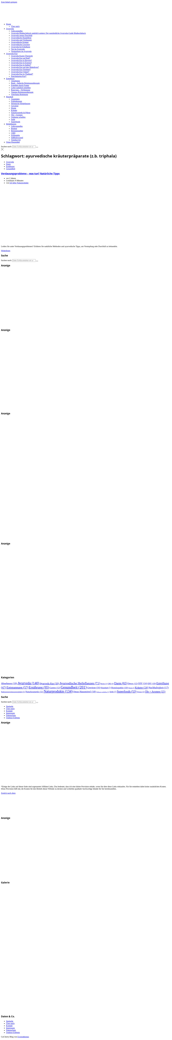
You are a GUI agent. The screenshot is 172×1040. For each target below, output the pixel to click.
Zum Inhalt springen (9, 2)
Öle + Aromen (17, 115)
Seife (13, 119)
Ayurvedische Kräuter (20, 42)
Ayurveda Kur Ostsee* (20, 72)
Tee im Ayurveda (18, 49)
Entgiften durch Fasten (20, 85)
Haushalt (9, 97)
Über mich (15, 26)
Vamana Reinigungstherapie (22, 92)
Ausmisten (15, 99)
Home (8, 24)
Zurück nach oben (8, 793)
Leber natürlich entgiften (21, 88)
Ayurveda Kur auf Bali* (20, 58)
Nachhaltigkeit (159, 687)
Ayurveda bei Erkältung (20, 47)
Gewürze (14, 106)
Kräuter (14, 110)
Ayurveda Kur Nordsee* (21, 69)
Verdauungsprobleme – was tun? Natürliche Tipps (30, 173)
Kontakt (9, 711)
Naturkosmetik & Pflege (20, 113)
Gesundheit (10, 169)
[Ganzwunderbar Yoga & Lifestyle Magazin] (54, 673)
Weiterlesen (5, 251)
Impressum (10, 713)
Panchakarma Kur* (18, 76)
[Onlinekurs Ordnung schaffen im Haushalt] (39, 409)
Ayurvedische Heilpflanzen (79, 683)
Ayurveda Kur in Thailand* (22, 74)
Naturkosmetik (34, 691)
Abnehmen (15, 81)
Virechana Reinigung (19, 94)
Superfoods (15, 122)
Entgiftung (10, 79)
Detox (133, 683)
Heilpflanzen (11, 124)
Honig (13, 108)
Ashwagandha (17, 31)
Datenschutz (11, 715)
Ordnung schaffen (18, 117)
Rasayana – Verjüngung (20, 90)
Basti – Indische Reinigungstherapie (25, 83)
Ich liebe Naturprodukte (19, 183)
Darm (8, 164)
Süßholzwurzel (17, 138)
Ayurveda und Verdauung (21, 40)
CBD (13, 133)
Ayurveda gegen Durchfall (21, 35)
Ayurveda (10, 29)
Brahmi (14, 128)
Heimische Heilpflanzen (20, 103)
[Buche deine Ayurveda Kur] (39, 325)
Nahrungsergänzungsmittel (13, 692)
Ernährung (10, 166)
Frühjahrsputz (16, 101)
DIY (142, 683)
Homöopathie (119, 687)
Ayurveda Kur (12, 54)
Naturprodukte (58, 691)
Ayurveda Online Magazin (63, 19)
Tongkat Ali (16, 140)
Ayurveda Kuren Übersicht (22, 56)
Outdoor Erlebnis (13, 718)
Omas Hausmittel (13, 142)
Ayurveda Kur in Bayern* (21, 60)
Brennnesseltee (17, 131)
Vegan (141, 692)
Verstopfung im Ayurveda (21, 51)
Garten (55, 687)
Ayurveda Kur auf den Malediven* (25, 67)
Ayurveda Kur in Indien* (21, 65)
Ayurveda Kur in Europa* (21, 63)
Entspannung (17, 687)
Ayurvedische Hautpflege (21, 38)
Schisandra (15, 135)
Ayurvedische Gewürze (20, 44)
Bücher (104, 684)
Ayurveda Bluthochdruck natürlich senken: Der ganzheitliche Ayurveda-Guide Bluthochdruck (48, 33)
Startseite (9, 706)
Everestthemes (23, 1037)
